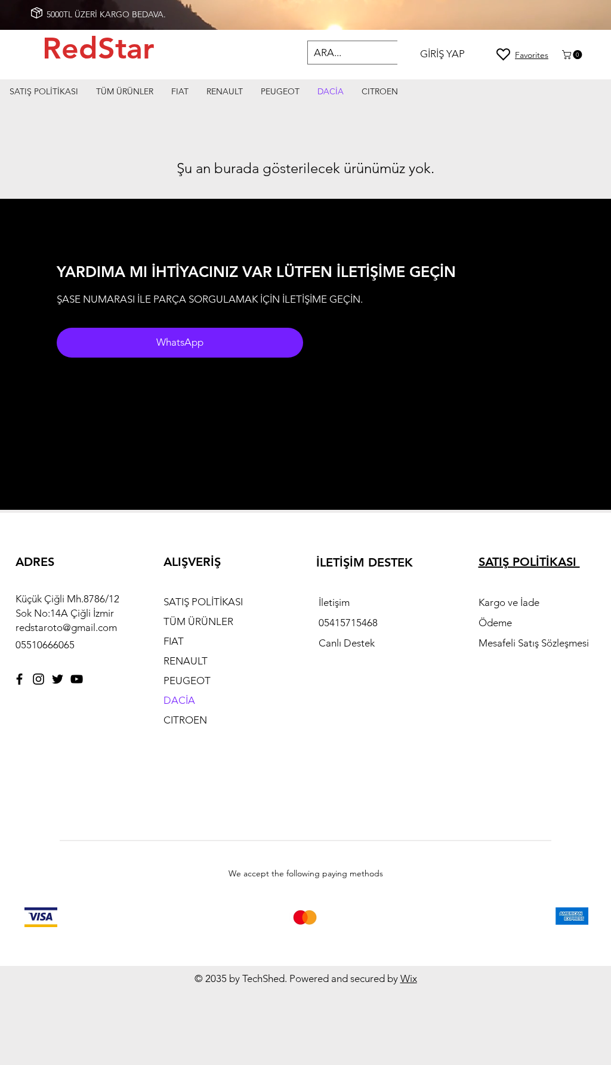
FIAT (173, 641)
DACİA (179, 700)
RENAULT (185, 661)
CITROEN (185, 720)
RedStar (102, 48)
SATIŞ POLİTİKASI (203, 602)
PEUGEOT (187, 681)
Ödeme (496, 623)
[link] (573, 54)
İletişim (335, 602)
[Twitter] (57, 679)
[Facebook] (19, 679)
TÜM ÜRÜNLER (198, 621)
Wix (408, 978)
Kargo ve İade (510, 602)
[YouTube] (76, 679)
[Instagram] (38, 679)
